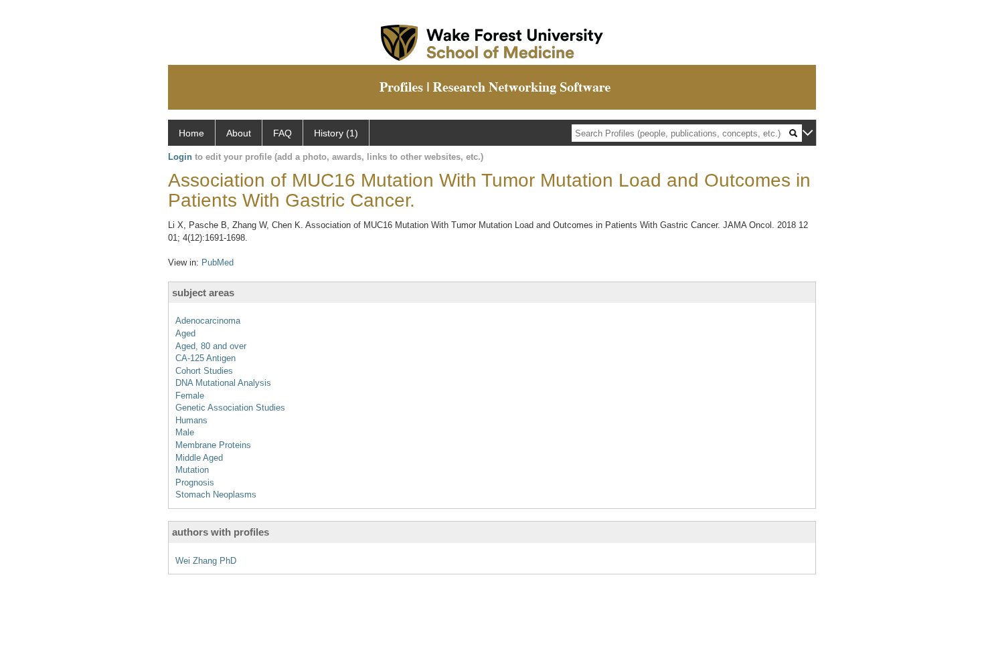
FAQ (282, 133)
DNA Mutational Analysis (223, 383)
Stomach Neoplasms (215, 494)
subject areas (203, 292)
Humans (191, 420)
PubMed (217, 262)
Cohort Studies (204, 371)
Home (191, 133)
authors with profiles (220, 532)
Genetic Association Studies (230, 408)
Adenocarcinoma (207, 321)
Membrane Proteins (213, 445)
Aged (185, 333)
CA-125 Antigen (205, 358)
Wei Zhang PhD (205, 561)
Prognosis (194, 482)
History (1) (336, 133)
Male (184, 432)
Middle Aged (199, 458)
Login (180, 157)
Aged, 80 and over (210, 346)
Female (189, 396)
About (238, 133)
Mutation (192, 470)
